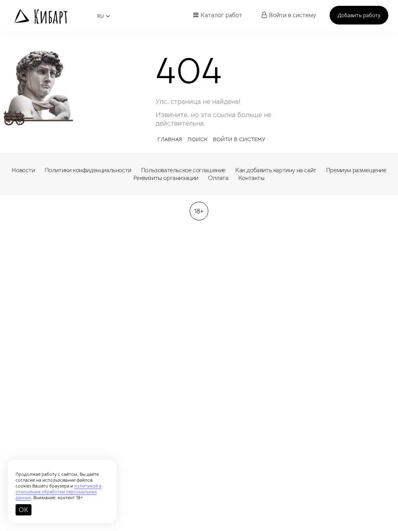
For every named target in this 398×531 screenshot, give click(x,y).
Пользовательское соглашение (183, 170)
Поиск (198, 139)
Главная (169, 139)
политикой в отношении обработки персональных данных (58, 491)
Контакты (251, 178)
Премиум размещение (356, 170)
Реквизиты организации (165, 178)
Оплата (218, 178)
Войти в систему (292, 15)
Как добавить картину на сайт (275, 170)
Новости (23, 170)
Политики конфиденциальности (88, 170)
